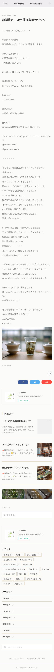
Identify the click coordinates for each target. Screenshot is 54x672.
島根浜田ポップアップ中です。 (16, 467)
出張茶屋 (26, 559)
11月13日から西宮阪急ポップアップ (18, 421)
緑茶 (7, 583)
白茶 (45, 569)
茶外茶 (8, 579)
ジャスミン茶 (34, 579)
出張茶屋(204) (6, 366)
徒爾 (19, 554)
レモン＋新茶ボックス (14, 569)
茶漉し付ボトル (11, 564)
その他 (27, 564)
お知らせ (9, 574)
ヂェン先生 (33, 554)
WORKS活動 (19, 3)
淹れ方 (33, 569)
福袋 (22, 574)
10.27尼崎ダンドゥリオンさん (16, 444)
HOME (5, 3)
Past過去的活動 (36, 3)
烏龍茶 (19, 583)
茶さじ (8, 554)
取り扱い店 (10, 559)
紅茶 (19, 579)
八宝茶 (34, 574)
